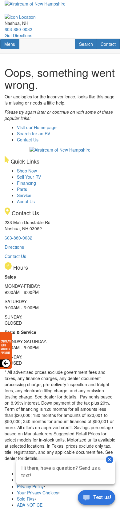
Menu (11, 44)
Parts (22, 189)
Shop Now (27, 171)
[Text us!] (96, 498)
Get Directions (18, 35)
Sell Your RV (29, 177)
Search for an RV (33, 133)
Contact (110, 44)
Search (88, 44)
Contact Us (27, 140)
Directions (14, 247)
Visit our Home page (37, 127)
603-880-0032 (18, 29)
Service (24, 195)
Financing (26, 183)
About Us (26, 201)
